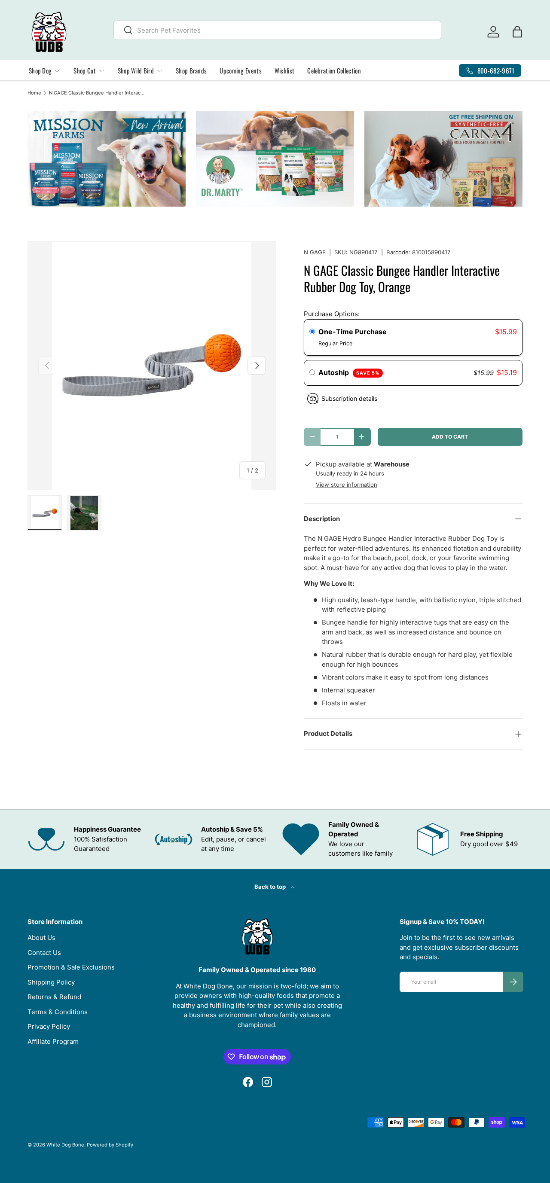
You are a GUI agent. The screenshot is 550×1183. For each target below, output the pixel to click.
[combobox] (277, 30)
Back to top (270, 886)
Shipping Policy (51, 982)
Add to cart (450, 436)
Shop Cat (84, 70)
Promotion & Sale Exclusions (71, 967)
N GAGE (315, 252)
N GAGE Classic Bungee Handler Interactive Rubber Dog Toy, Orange (97, 93)
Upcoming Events (241, 70)
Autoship (348, 372)
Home (34, 93)
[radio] (312, 332)
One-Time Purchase (352, 331)
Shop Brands (191, 70)
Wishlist (284, 70)
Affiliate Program (53, 1041)
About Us (41, 937)
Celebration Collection (334, 70)
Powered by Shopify (110, 1145)
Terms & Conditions (58, 1012)
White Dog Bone (65, 1145)
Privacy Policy (49, 1026)
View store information (346, 484)
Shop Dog (40, 70)
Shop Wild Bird (136, 70)
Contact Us (44, 952)
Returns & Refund (54, 997)
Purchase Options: (332, 314)
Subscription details (349, 398)
